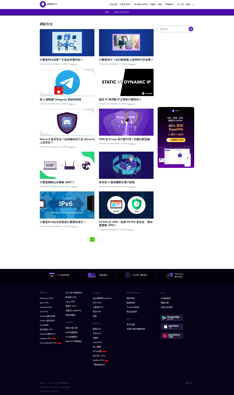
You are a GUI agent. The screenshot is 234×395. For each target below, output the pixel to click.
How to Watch (121, 12)
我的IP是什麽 (72, 328)
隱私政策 (189, 383)
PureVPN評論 (133, 307)
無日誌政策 (132, 312)
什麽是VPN (98, 307)
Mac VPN (44, 303)
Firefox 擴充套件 (47, 321)
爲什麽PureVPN (140, 4)
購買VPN (97, 329)
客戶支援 (131, 325)
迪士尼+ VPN (99, 356)
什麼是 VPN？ (126, 4)
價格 (160, 4)
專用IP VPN (71, 306)
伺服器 (153, 4)
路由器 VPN (71, 297)
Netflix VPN (98, 360)
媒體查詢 (131, 303)
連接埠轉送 (71, 315)
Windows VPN (46, 298)
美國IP (96, 338)
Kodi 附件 (44, 325)
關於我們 (131, 298)
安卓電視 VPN (46, 330)
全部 (107, 12)
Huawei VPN (45, 339)
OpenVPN (97, 343)
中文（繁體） (186, 4)
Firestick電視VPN (47, 334)
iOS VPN (44, 312)
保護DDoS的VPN (73, 311)
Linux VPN (70, 302)
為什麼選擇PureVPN (102, 298)
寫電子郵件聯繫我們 (136, 329)
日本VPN (97, 334)
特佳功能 (113, 4)
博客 (95, 316)
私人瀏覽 (97, 347)
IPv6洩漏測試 (72, 337)
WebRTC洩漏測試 (74, 341)
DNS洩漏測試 (72, 333)
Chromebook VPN (48, 343)
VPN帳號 (169, 4)
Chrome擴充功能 (47, 316)
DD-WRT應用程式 (74, 293)
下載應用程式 (99, 365)
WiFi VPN (97, 303)
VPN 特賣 (97, 351)
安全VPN (97, 312)
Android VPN (46, 307)
